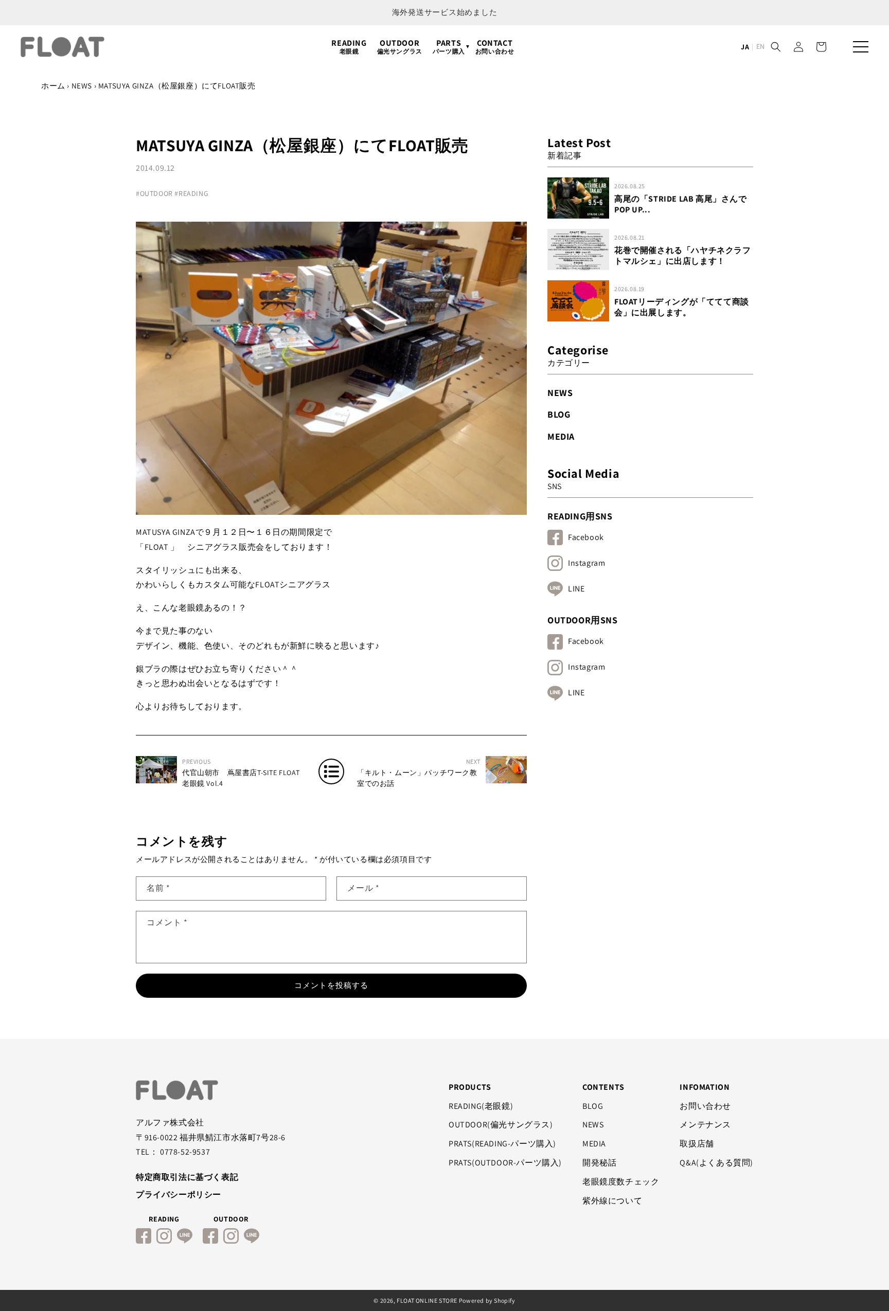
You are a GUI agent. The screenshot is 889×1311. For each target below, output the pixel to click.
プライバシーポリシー (178, 1194)
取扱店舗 (697, 1143)
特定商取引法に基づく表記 (187, 1177)
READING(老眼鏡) (481, 1106)
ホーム (53, 86)
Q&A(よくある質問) (716, 1162)
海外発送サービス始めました (444, 12)
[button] (775, 46)
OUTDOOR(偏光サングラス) (501, 1124)
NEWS (82, 86)
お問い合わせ (705, 1106)
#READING (191, 193)
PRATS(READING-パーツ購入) (502, 1143)
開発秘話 (599, 1162)
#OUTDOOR (154, 193)
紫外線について (612, 1200)
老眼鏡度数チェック (620, 1181)
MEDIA (561, 436)
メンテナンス (705, 1124)
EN (760, 46)
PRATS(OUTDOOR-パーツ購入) (505, 1162)
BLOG (558, 414)
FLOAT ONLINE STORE (427, 1300)
